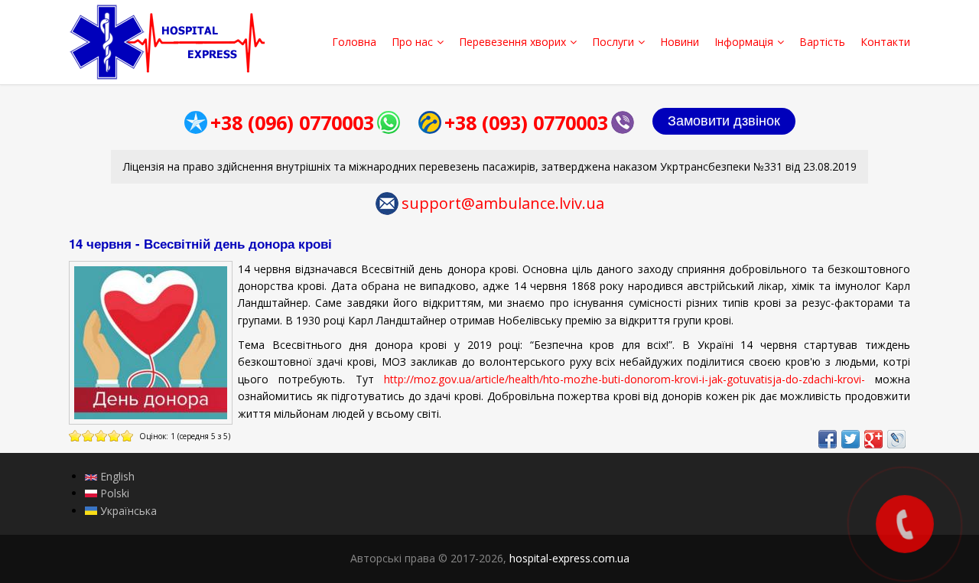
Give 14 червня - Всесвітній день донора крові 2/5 (88, 435)
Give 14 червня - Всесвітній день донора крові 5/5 (127, 435)
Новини (679, 41)
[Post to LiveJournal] (896, 439)
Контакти (885, 41)
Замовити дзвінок (724, 121)
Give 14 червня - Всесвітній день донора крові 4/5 (114, 435)
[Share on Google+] (873, 439)
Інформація (743, 41)
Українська (127, 510)
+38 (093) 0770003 (526, 122)
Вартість (822, 41)
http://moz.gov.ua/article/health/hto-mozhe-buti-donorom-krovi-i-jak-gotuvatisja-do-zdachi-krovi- (624, 379)
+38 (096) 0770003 (292, 122)
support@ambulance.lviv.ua (503, 203)
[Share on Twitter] (850, 439)
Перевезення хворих (512, 41)
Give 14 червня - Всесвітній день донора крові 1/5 (75, 435)
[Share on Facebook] (827, 439)
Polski (113, 493)
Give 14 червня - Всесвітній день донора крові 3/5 (101, 435)
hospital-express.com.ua (569, 558)
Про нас (412, 41)
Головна (354, 41)
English (116, 476)
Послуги (613, 41)
